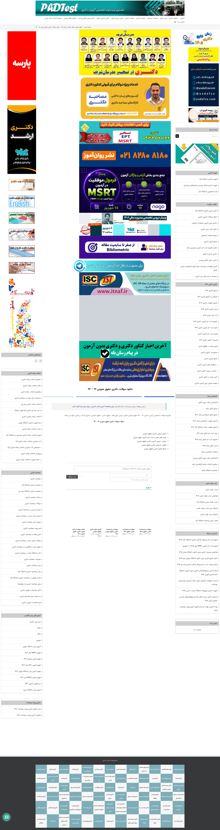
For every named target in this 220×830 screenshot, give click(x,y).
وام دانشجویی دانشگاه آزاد (207, 191)
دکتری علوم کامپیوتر (144, 787)
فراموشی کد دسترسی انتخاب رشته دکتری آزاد (23, 447)
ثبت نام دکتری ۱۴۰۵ (210, 315)
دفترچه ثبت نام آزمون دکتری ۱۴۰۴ (205, 321)
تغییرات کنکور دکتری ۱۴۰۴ (208, 340)
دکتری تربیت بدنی (121, 778)
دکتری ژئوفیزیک (110, 787)
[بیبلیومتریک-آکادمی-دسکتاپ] (125, 236)
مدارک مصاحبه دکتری (33, 497)
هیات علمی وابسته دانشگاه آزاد (206, 520)
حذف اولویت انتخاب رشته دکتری (27, 459)
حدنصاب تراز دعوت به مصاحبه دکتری (28, 398)
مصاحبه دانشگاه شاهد (209, 470)
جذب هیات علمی (211, 489)
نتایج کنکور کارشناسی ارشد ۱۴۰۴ (206, 414)
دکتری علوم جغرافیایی (178, 769)
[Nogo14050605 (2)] (125, 167)
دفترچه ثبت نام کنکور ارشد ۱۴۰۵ (206, 439)
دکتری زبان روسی (41, 787)
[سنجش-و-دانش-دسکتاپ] (125, 122)
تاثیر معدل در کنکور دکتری (208, 377)
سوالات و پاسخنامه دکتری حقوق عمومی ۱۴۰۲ (110, 531)
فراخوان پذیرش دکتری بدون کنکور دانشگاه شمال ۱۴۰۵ (198, 552)
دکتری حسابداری (99, 769)
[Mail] (36, 361)
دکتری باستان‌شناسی (133, 778)
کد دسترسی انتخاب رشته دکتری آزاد (28, 441)
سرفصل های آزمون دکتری (207, 364)
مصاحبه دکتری (35, 478)
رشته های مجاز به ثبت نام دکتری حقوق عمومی (149, 437)
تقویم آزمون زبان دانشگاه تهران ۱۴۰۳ (28, 671)
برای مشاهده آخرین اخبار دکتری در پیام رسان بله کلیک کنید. (93, 406)
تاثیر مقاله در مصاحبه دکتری (31, 534)
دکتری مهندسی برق (75, 787)
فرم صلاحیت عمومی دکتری (31, 602)
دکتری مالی (155, 778)
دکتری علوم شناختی (87, 787)
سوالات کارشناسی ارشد (209, 452)
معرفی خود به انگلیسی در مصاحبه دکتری (26, 547)
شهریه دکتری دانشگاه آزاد (208, 179)
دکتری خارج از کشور (210, 254)
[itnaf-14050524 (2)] (125, 273)
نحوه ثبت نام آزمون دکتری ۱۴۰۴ (206, 327)
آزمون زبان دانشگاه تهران (32, 646)
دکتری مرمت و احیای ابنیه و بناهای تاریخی (64, 821)
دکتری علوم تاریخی (155, 769)
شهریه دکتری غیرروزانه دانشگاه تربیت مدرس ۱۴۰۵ (199, 590)
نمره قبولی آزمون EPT (33, 683)
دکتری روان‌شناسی (166, 778)
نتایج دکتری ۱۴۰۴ (211, 290)
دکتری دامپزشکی (41, 769)
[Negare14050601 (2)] (125, 213)
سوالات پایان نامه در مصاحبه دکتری (28, 540)
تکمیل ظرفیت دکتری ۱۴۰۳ (208, 303)
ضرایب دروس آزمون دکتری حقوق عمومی (151, 441)
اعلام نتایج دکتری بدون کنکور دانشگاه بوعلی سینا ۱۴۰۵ (198, 558)
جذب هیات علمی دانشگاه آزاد (207, 502)
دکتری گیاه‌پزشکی (166, 821)
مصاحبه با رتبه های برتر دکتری (206, 276)
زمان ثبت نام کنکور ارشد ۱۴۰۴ (207, 433)
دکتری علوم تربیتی (64, 769)
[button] (175, 22)
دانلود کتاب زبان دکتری (209, 229)
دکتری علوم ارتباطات (144, 778)
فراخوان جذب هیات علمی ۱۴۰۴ (206, 496)
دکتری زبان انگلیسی (41, 808)
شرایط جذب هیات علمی (209, 514)
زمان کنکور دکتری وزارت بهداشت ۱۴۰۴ (27, 709)
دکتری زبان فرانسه (41, 778)
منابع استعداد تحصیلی (209, 235)
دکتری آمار (132, 787)
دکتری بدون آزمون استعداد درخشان (204, 223)
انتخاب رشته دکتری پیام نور (31, 404)
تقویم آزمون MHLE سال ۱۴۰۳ (30, 677)
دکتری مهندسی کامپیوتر (75, 796)
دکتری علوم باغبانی (52, 808)
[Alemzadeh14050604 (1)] (125, 296)
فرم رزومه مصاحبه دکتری (32, 528)
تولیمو (38, 640)
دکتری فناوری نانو (53, 787)
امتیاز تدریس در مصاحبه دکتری (29, 509)
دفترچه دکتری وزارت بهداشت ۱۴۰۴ (29, 715)
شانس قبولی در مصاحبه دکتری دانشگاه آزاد (25, 577)
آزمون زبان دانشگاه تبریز (32, 689)
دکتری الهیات (178, 778)
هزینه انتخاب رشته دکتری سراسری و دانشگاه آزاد (23, 435)
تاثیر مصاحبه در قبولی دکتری (31, 590)
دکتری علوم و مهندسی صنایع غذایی (110, 807)
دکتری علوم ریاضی (155, 787)
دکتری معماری (110, 821)
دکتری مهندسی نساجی (52, 796)
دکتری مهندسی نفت (99, 796)
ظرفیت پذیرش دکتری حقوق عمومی (153, 445)
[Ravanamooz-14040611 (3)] (125, 144)
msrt (39, 628)
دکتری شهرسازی (99, 821)
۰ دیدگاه (106, 536)
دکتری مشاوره (53, 769)
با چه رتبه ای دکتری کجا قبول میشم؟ (27, 410)
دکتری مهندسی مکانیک (166, 796)
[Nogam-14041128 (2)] (125, 76)
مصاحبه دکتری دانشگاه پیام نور (30, 491)
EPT (39, 634)
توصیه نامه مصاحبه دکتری (31, 522)
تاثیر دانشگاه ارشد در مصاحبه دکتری (28, 553)
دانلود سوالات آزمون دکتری (207, 217)
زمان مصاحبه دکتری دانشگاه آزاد (29, 571)
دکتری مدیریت (110, 769)
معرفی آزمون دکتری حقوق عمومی (154, 433)
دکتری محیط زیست (133, 808)
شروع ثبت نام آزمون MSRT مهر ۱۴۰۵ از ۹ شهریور (200, 546)
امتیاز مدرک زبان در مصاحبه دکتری (28, 516)
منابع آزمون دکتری (210, 241)
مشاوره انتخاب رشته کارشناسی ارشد (204, 464)
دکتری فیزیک (121, 787)
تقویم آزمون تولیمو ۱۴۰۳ (32, 659)
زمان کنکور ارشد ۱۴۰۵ (209, 445)
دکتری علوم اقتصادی (167, 769)
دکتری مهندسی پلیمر (133, 796)
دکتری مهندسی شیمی (87, 796)
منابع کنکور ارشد (211, 408)
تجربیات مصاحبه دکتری (32, 559)
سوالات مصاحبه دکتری (33, 503)
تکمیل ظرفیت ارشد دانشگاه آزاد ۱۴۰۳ (204, 427)
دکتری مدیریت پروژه (121, 821)
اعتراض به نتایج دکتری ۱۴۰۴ (207, 296)
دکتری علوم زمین (75, 778)
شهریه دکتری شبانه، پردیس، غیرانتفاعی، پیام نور (200, 185)
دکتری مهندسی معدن (144, 796)
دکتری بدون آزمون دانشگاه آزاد (206, 210)
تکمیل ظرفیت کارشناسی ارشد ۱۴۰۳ (205, 421)
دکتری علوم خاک (87, 808)
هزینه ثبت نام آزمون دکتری (207, 334)
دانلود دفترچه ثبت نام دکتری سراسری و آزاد (201, 247)
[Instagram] (40, 361)
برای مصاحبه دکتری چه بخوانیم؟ (29, 584)
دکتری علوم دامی (178, 821)
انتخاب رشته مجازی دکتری (31, 416)
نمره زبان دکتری (35, 621)
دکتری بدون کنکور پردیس (208, 260)
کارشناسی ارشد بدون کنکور (208, 402)
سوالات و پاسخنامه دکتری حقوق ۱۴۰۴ (128, 530)
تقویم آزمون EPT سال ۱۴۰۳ (31, 665)
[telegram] (108, 259)
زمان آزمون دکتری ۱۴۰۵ (209, 309)
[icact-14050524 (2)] (125, 359)
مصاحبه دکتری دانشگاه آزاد (31, 485)
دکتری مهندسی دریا (144, 808)
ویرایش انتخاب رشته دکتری (31, 453)
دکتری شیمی (64, 778)
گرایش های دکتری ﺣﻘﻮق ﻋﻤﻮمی (93, 530)
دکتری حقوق (133, 769)
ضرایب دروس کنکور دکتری (206, 371)
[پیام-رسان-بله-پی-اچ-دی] (125, 341)
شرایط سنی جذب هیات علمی (207, 508)
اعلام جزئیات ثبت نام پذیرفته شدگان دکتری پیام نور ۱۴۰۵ (197, 564)
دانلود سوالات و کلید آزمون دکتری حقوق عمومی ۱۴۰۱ (76, 531)
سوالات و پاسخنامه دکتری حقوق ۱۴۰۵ (145, 530)
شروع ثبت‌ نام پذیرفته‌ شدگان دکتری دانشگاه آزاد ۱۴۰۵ (198, 539)
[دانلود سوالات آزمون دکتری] (197, 145)
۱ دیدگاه (141, 534)
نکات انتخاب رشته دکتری (32, 385)
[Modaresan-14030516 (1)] (125, 30)
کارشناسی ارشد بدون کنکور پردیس (205, 458)
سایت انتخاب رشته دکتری (31, 429)
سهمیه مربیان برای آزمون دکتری (206, 383)
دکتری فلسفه (75, 769)
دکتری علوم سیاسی (121, 769)
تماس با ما (197, 629)
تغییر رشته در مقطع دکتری (208, 346)
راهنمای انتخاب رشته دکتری (31, 391)
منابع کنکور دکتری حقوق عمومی (155, 448)
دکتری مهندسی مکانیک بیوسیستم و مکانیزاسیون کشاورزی (121, 807)
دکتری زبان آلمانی (41, 796)
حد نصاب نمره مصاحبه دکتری (30, 596)
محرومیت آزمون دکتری (209, 352)
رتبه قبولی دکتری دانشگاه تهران (30, 422)
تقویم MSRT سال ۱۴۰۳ (33, 652)
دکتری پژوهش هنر (87, 821)
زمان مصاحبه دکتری (34, 565)
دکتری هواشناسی (99, 787)
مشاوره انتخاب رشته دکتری (31, 379)
